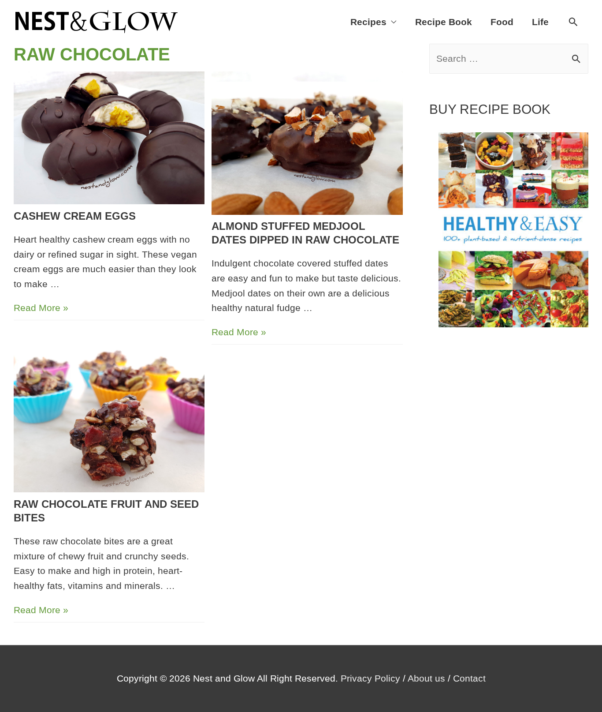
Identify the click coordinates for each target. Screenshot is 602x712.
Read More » (41, 308)
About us (426, 678)
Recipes (368, 22)
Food (502, 22)
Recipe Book (443, 22)
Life (540, 22)
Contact (469, 678)
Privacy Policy (370, 678)
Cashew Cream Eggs (75, 216)
